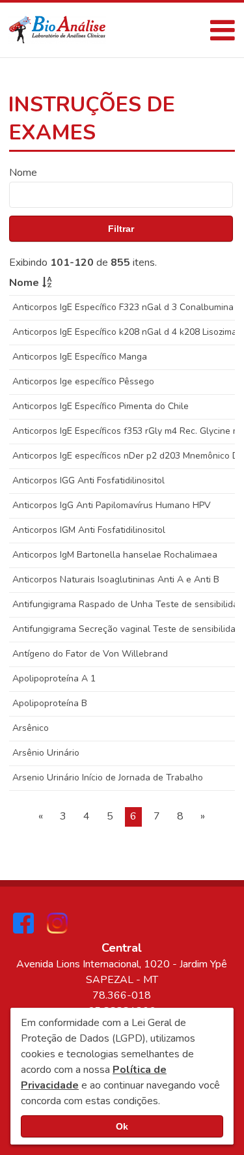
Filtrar (121, 228)
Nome (23, 172)
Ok (122, 1126)
